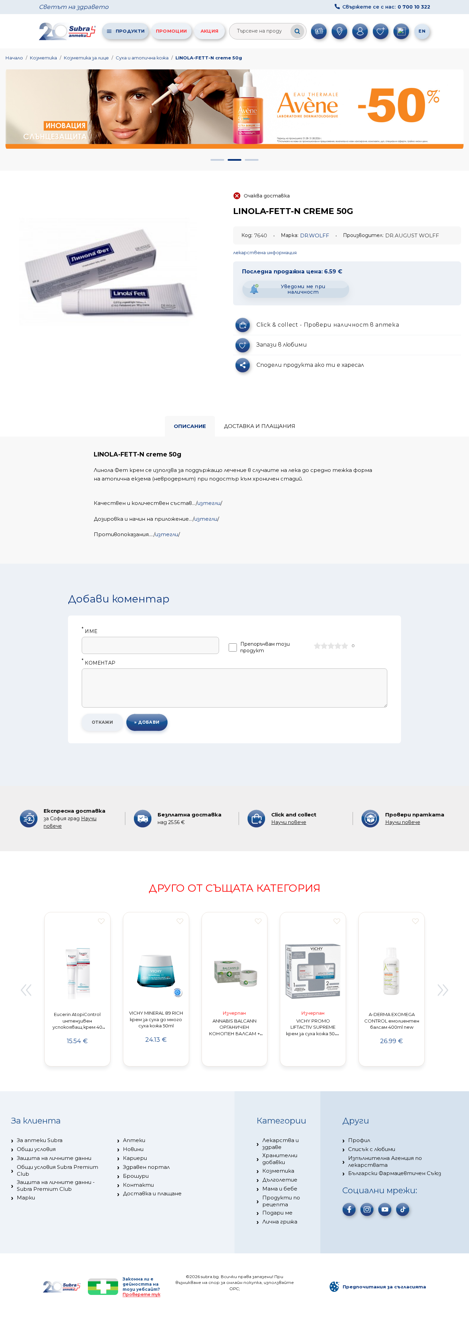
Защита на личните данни (54, 1158)
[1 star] (317, 645)
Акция (210, 31)
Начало (14, 57)
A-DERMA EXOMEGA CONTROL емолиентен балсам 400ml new (391, 1021)
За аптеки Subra (39, 1140)
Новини (133, 1149)
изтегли (208, 503)
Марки (26, 1197)
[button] (217, 160)
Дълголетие (279, 1179)
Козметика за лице (86, 57)
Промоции (171, 31)
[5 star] (344, 645)
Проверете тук (141, 1294)
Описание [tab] (190, 426)
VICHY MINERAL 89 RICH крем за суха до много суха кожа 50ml (156, 1019)
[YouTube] (385, 1209)
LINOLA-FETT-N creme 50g (208, 57)
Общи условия (36, 1149)
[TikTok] (403, 1209)
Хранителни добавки (279, 1158)
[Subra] (68, 31)
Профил (359, 1140)
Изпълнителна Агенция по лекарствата (385, 1161)
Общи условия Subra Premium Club (57, 1170)
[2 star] (324, 645)
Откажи (102, 722)
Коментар (98, 663)
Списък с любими (371, 1149)
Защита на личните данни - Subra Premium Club (56, 1185)
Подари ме (277, 1212)
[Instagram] (367, 1209)
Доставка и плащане (152, 1193)
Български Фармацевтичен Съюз (394, 1173)
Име (89, 631)
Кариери (135, 1158)
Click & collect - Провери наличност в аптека (327, 324)
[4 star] (337, 645)
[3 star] (331, 645)
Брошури (136, 1176)
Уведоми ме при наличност (303, 289)
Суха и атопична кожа (142, 57)
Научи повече (288, 822)
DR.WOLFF (314, 235)
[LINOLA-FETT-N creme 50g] (108, 271)
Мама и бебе (279, 1188)
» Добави (147, 722)
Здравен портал (146, 1167)
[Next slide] (443, 990)
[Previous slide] (25, 990)
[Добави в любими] (101, 921)
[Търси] (297, 31)
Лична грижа (279, 1221)
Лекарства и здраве (280, 1143)
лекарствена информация (265, 252)
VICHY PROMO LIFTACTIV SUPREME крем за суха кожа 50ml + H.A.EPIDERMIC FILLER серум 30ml (313, 1033)
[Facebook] (349, 1209)
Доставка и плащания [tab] (259, 426)
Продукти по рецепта (281, 1201)
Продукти (130, 31)
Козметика (43, 57)
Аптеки (134, 1140)
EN (422, 31)
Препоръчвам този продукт (265, 647)
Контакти (138, 1185)
